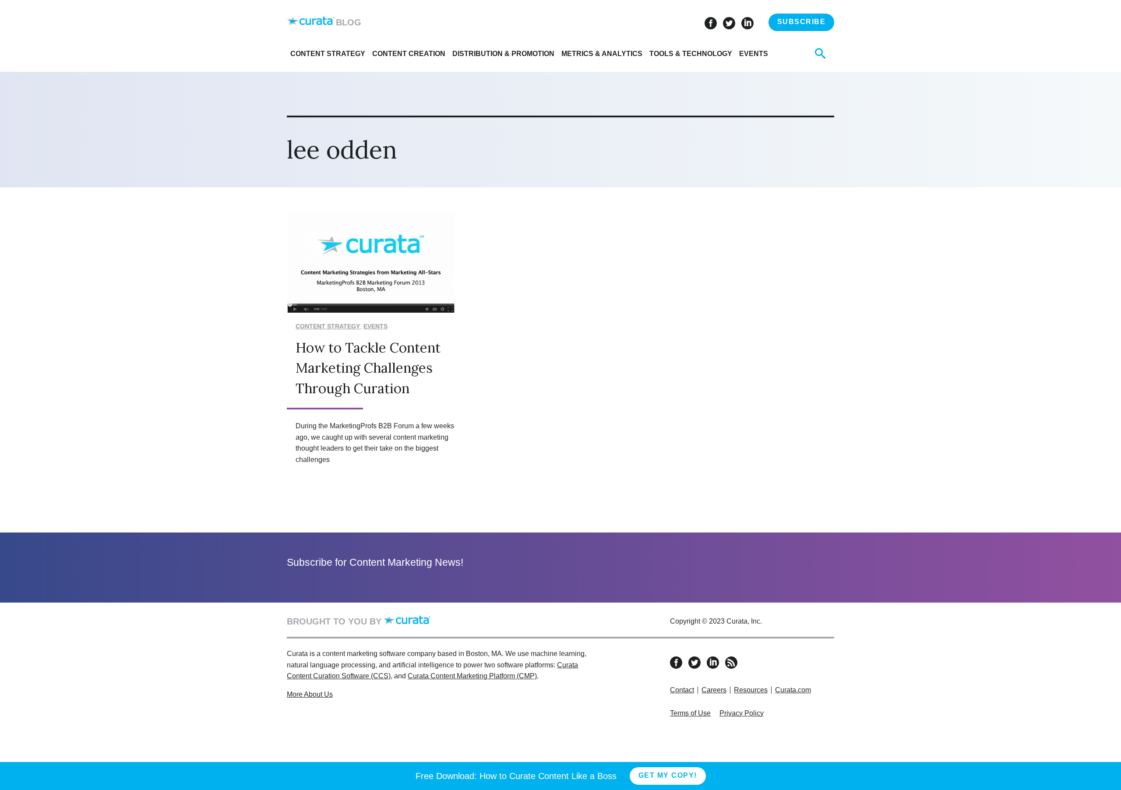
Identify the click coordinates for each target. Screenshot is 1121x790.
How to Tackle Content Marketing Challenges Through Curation (368, 368)
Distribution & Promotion (503, 53)
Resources (751, 690)
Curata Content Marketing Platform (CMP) (472, 676)
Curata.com (793, 690)
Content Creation (408, 53)
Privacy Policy (741, 713)
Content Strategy (327, 53)
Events (753, 53)
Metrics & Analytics (601, 53)
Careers (714, 690)
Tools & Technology (690, 53)
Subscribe (801, 21)
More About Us (310, 694)
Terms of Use (690, 713)
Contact (682, 690)
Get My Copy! (667, 775)
